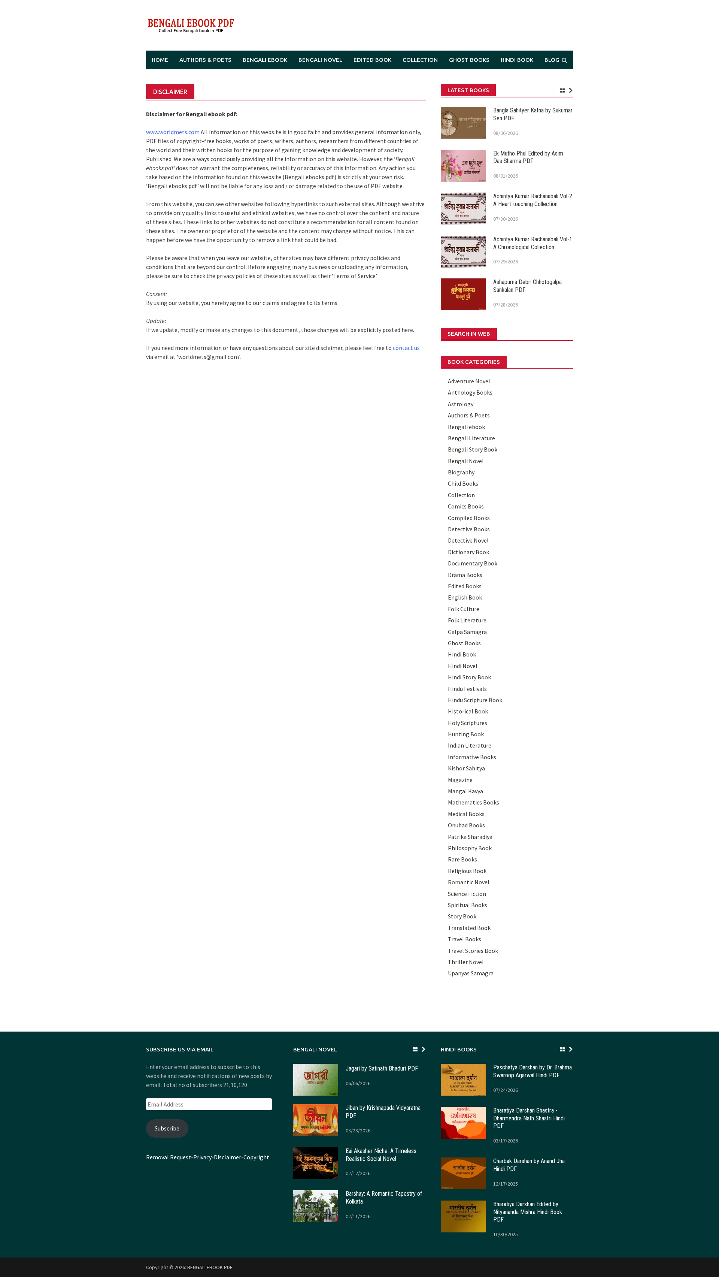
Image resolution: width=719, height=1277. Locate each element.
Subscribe (167, 1128)
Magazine (460, 780)
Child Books (463, 483)
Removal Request (168, 1157)
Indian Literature (469, 745)
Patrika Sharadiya (470, 836)
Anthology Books (470, 392)
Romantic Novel (468, 882)
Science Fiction (467, 893)
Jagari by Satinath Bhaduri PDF (382, 1068)
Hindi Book (517, 60)
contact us (406, 347)
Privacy (202, 1157)
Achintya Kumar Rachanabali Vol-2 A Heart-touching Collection (532, 200)
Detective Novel (468, 540)
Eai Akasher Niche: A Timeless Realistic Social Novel (381, 1154)
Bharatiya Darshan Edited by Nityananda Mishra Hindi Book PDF (527, 1212)
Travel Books (464, 939)
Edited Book (372, 60)
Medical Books (466, 814)
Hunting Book (466, 734)
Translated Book (469, 928)
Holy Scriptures (467, 723)
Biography (461, 472)
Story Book (462, 916)
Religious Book (467, 871)
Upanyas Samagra (471, 973)
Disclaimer (227, 1157)
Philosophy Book (470, 848)
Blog (551, 60)
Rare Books (462, 859)
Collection (420, 60)
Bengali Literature (471, 438)
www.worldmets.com (173, 132)
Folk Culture (463, 609)
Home (160, 60)
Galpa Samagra (467, 632)
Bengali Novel (320, 60)
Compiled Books (469, 518)
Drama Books (465, 575)
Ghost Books (469, 60)
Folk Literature (467, 620)
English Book (465, 597)
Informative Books (472, 757)
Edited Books (465, 586)
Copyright (256, 1157)
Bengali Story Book (472, 449)
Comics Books (466, 506)
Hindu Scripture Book (475, 700)
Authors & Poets (205, 60)
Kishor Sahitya (466, 768)
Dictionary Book (468, 552)
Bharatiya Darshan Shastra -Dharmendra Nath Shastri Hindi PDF (529, 1118)
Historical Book (468, 711)
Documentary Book (472, 563)
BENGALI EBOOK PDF (210, 1267)
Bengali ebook (265, 60)
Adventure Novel (469, 381)
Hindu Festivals (467, 688)
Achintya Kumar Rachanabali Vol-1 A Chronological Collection (532, 243)
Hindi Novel (462, 666)
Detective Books (469, 529)
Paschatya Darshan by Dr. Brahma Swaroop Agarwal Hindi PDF (532, 1071)
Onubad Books (466, 825)
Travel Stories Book (473, 950)
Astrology (460, 404)
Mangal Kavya (465, 791)
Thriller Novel (466, 962)
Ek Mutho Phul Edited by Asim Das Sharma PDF (528, 157)
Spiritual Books (467, 905)
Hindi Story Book (469, 677)
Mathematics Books (473, 802)
